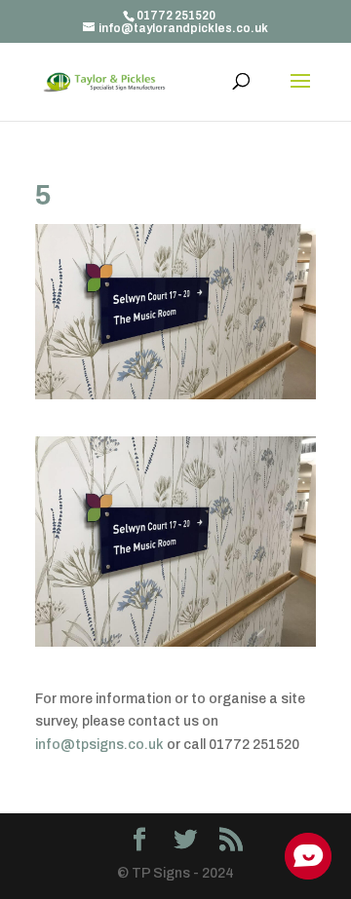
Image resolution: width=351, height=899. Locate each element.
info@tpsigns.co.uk (99, 744)
